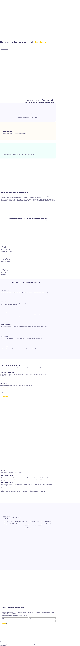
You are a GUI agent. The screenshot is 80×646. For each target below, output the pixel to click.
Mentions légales (3, 645)
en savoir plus (5, 378)
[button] (25, 379)
